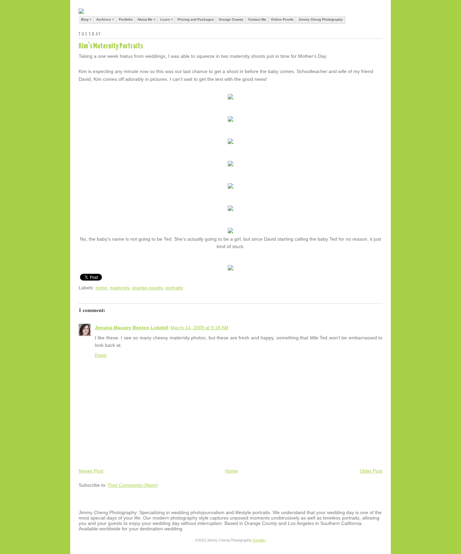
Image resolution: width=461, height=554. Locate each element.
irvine (101, 287)
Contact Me (257, 19)
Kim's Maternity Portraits (111, 46)
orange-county (147, 287)
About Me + (146, 19)
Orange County (231, 19)
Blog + (86, 19)
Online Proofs (282, 19)
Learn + (166, 19)
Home (231, 471)
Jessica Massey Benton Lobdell (131, 327)
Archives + (105, 19)
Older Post (371, 471)
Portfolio (126, 19)
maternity (119, 287)
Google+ (259, 540)
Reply (101, 355)
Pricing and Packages (196, 19)
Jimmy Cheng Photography (320, 19)
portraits (174, 287)
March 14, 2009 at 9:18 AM (199, 327)
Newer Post (91, 471)
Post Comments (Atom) (133, 485)
